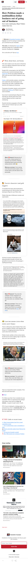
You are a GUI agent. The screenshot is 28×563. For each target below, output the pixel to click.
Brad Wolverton (9, 29)
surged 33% (5, 73)
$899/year (10, 90)
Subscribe (21, 2)
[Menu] (26, 2)
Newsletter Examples (6, 6)
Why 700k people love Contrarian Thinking (14, 433)
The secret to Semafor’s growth (11, 432)
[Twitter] (14, 550)
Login (15, 2)
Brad (5, 394)
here (18, 52)
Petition (18, 45)
